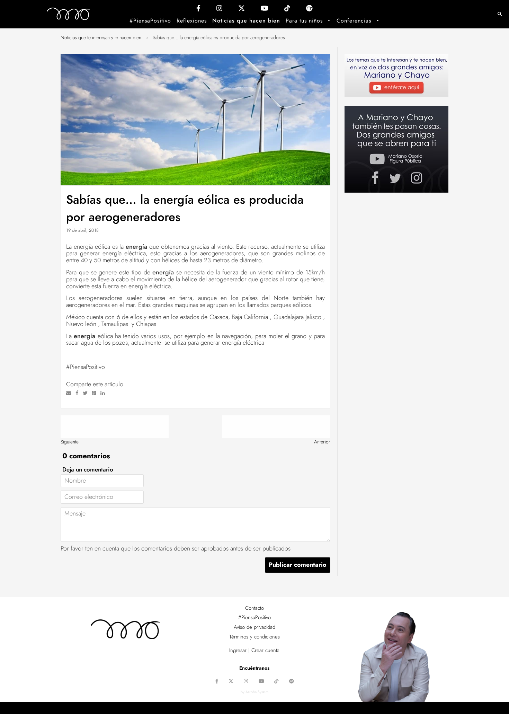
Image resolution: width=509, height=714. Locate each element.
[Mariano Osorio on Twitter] (241, 9)
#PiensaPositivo (150, 21)
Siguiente (70, 441)
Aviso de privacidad (254, 627)
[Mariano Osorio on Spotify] (309, 9)
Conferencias (355, 21)
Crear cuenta (265, 650)
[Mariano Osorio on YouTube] (264, 9)
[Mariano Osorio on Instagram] (219, 9)
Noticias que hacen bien (246, 21)
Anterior (322, 441)
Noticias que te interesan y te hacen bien (101, 37)
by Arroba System (254, 692)
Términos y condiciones (254, 637)
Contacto (254, 608)
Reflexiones (192, 21)
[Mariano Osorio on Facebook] (198, 9)
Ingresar (238, 650)
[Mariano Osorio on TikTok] (287, 9)
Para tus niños (305, 21)
